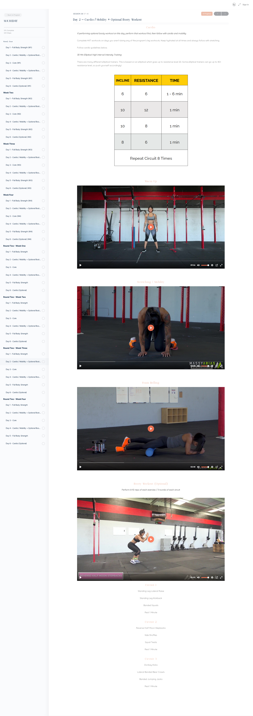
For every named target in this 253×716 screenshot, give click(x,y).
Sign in (246, 4)
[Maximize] (239, 4)
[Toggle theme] (234, 4)
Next (225, 14)
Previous (217, 14)
